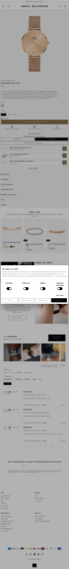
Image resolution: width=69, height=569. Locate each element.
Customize (42, 300)
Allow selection (26, 300)
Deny (10, 300)
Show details (60, 295)
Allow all (59, 300)
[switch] (26, 288)
